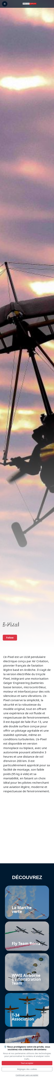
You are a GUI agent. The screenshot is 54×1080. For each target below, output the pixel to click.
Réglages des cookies (27, 1069)
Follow (10, 637)
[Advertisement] (27, 835)
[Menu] (4, 4)
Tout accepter (27, 1063)
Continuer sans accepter (27, 1075)
